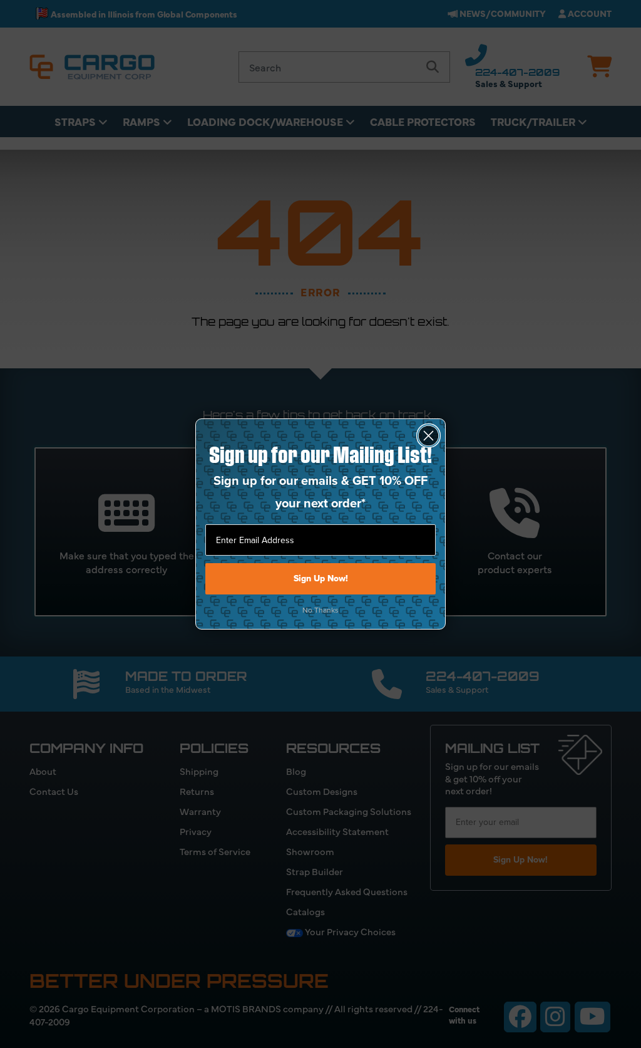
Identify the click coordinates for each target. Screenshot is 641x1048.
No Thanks (320, 610)
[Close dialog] (428, 436)
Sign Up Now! (321, 578)
